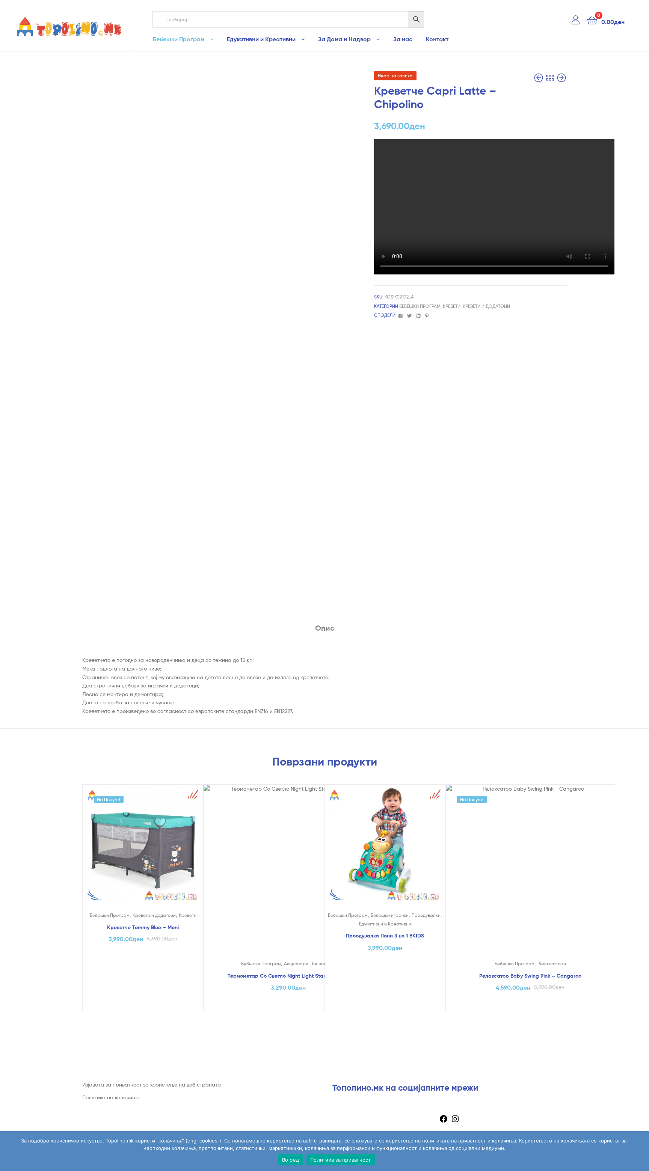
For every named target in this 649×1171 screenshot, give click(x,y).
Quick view (142, 851)
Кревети (451, 306)
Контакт (437, 39)
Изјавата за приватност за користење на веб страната (151, 1084)
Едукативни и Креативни (261, 39)
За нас (402, 39)
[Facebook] (443, 1121)
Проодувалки (426, 915)
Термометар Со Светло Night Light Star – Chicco (288, 975)
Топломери (323, 963)
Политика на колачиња (111, 1097)
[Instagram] (455, 1121)
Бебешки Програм (178, 39)
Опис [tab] (324, 628)
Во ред (290, 1160)
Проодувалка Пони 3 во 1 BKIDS (385, 935)
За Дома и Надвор (344, 39)
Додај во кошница (143, 1002)
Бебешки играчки (390, 915)
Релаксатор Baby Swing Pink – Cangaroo (530, 975)
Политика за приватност (340, 1160)
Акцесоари (296, 963)
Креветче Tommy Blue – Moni (143, 927)
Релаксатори (551, 963)
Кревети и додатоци (486, 306)
